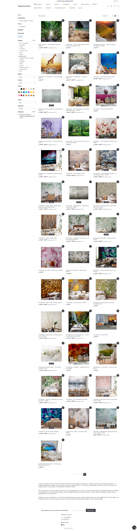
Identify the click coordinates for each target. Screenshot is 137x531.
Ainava (21, 47)
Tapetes (48, 4)
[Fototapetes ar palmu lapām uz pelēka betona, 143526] (51, 98)
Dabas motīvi (23, 56)
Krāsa (20, 86)
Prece (20, 24)
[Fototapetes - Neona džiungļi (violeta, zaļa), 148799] (106, 260)
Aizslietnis (48, 8)
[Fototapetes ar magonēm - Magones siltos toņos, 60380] (79, 357)
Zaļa (21, 92)
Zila (24, 92)
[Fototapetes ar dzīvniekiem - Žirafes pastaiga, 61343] (51, 66)
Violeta (29, 92)
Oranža (34, 92)
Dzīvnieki (22, 60)
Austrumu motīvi (23, 50)
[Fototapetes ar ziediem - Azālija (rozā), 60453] (51, 259)
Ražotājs (20, 106)
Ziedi (21, 71)
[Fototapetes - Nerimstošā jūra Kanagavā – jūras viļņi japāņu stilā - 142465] (106, 163)
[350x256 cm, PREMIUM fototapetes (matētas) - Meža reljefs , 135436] (106, 421)
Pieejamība (21, 18)
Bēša (26, 89)
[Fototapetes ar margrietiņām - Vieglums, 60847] (79, 66)
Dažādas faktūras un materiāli (27, 58)
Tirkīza (26, 92)
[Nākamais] (84, 474)
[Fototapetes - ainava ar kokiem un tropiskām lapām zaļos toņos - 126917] (79, 98)
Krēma (29, 89)
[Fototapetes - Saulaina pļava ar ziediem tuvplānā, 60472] (106, 292)
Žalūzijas (94, 4)
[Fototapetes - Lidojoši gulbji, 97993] (79, 162)
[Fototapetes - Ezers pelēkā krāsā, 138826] (79, 388)
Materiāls (21, 33)
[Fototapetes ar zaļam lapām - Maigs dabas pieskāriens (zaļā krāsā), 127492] (51, 195)
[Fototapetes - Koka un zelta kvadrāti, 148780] (51, 292)
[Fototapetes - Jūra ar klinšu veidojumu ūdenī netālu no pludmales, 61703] (79, 34)
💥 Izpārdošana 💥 (60, 8)
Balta (19, 89)
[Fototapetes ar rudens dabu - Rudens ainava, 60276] (106, 357)
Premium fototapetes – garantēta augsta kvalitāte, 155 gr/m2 (27, 116)
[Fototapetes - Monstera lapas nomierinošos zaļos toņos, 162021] (106, 195)
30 (81, 474)
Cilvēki (21, 54)
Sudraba (29, 95)
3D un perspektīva (24, 43)
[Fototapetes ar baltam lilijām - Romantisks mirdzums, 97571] (51, 357)
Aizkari (75, 4)
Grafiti (21, 63)
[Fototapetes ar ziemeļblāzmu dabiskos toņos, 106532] (51, 163)
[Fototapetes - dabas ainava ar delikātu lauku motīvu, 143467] (51, 324)
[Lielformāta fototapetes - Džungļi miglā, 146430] (79, 260)
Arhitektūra (22, 48)
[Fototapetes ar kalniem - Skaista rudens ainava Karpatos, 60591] (106, 34)
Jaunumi (80, 8)
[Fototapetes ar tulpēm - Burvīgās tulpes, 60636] (79, 421)
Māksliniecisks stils (24, 67)
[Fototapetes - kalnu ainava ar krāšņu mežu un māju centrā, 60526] (79, 131)
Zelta (26, 95)
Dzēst (34, 40)
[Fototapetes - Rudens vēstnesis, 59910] (79, 292)
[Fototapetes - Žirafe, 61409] (106, 324)
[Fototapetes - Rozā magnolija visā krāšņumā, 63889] (106, 131)
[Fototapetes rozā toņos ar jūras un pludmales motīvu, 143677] (106, 389)
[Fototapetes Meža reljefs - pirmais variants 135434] (106, 228)
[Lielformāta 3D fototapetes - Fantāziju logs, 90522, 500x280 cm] (51, 453)
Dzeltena (31, 92)
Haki (19, 92)
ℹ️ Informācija (38, 4)
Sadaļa (20, 40)
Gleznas (56, 4)
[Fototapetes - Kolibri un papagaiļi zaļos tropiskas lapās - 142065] (51, 389)
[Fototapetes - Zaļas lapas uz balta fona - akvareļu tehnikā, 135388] (79, 228)
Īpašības (20, 30)
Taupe (34, 89)
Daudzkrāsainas (34, 95)
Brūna (24, 89)
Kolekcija (21, 112)
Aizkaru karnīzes (85, 4)
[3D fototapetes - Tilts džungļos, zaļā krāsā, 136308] (51, 34)
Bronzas (31, 95)
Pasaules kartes (23, 69)
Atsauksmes (72, 8)
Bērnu (21, 52)
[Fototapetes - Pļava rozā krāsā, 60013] (106, 98)
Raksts (20, 74)
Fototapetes (66, 4)
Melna (21, 89)
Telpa (19, 100)
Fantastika (22, 61)
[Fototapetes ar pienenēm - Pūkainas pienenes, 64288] (51, 131)
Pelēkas (31, 89)
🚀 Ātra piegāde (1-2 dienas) (26, 20)
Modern (21, 65)
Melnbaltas (24, 95)
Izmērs (20, 80)
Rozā (19, 95)
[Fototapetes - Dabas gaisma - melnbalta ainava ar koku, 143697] (79, 195)
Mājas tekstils (38, 8)
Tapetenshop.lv (24, 6)
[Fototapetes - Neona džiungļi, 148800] (51, 421)
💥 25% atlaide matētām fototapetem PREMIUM (64, 1)
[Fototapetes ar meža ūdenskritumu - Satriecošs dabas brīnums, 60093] (79, 324)
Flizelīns (20, 36)
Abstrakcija (22, 45)
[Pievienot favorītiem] (63, 20)
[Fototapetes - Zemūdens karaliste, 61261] (106, 66)
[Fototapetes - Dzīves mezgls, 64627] (51, 227)
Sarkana (21, 95)
